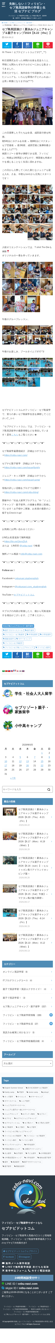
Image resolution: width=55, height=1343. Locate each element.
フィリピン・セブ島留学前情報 (22, 1015)
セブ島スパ (29, 1123)
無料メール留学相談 (18, 1263)
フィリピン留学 (44, 648)
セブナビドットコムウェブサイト (21, 1251)
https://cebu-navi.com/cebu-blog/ (21, 492)
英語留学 (16, 1162)
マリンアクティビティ (13, 1145)
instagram (25, 1257)
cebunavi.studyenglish (27, 578)
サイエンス (22, 1097)
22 (42, 765)
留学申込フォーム (16, 1270)
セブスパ (42, 1114)
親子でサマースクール (14, 630)
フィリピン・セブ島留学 (14, 635)
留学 (6, 1162)
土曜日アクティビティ (33, 1149)
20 (27, 765)
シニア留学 (25, 1101)
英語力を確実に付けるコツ (18, 1032)
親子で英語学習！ (14, 997)
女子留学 (19, 1153)
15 (42, 761)
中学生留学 (33, 635)
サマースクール (10, 1101)
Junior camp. (33, 1092)
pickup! (46, 1092)
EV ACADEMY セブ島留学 (38, 1088)
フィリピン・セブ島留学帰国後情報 (15, 1309)
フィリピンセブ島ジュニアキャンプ (19, 648)
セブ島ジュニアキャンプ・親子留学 (19, 626)
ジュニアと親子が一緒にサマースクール (20, 1110)
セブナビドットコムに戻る (41, 1314)
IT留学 (21, 1092)
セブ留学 (32, 1127)
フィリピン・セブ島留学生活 (20, 1023)
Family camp (9, 1092)
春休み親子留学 (45, 1158)
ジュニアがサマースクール (15, 1105)
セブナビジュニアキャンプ (26, 1118)
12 (20, 761)
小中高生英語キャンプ (13, 1158)
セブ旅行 (21, 1127)
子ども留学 (32, 1153)
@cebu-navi (26, 545)
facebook (9, 1257)
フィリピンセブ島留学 (14, 643)
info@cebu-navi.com (31, 554)
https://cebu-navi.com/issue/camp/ (22, 480)
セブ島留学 (9, 1127)
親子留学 (30, 630)
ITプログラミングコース (17, 980)
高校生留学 (9, 639)
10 (6, 761)
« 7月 (13, 778)
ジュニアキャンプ (11, 1114)
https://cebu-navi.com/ (15, 455)
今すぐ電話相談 (41, 1270)
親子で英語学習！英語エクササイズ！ (24, 989)
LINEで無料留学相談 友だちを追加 (27, 1267)
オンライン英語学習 (15, 971)
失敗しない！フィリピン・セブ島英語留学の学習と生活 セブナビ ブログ (27, 7)
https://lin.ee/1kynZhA (15, 541)
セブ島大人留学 (44, 1123)
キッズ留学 (9, 1097)
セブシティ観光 (29, 1114)
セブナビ (8, 1118)
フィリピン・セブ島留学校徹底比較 (23, 1041)
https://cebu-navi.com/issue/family (22, 467)
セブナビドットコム (24, 594)
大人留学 (8, 1153)
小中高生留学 (46, 1153)
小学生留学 (46, 635)
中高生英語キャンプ (12, 1149)
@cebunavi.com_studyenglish (31, 586)
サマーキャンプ (24, 639)
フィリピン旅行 (10, 1140)
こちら (14, 434)
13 (27, 761)
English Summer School (14, 1088)
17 (6, 765)
